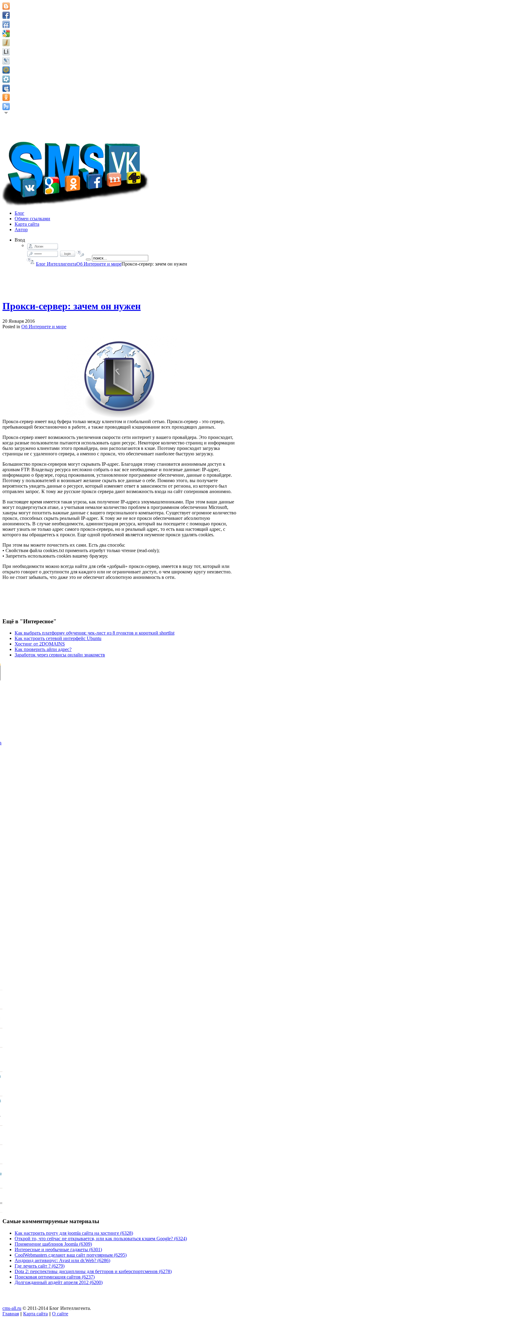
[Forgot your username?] (30, 261)
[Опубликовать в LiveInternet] (6, 51)
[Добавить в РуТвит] (6, 106)
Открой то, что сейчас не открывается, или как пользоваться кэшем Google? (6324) (101, 1238)
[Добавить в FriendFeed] (6, 24)
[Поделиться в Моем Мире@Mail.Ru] (6, 70)
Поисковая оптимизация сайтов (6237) (55, 1276)
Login (67, 254)
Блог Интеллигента (56, 263)
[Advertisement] (120, 280)
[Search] (88, 259)
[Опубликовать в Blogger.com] (6, 6)
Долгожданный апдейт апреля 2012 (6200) (59, 1282)
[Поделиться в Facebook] (6, 15)
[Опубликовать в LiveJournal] (6, 60)
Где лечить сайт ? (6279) (40, 1266)
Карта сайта (35, 1313)
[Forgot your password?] (80, 254)
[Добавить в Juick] (6, 42)
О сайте (60, 1313)
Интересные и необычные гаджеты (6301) (58, 1249)
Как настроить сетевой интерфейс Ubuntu (58, 638)
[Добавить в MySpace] (6, 88)
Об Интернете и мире (98, 263)
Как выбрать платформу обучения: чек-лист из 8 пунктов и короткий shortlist (94, 632)
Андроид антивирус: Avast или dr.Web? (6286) (62, 1260)
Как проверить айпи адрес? (43, 649)
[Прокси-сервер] (120, 376)
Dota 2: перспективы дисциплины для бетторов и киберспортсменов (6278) (93, 1271)
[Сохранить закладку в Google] (6, 33)
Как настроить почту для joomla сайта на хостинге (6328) (74, 1233)
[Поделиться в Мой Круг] (6, 79)
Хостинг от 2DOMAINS (40, 643)
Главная (10, 1313)
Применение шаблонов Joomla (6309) (53, 1244)
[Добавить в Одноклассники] (6, 97)
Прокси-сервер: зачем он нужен (71, 306)
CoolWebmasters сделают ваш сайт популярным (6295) (71, 1255)
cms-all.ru (11, 1308)
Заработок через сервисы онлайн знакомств (60, 654)
